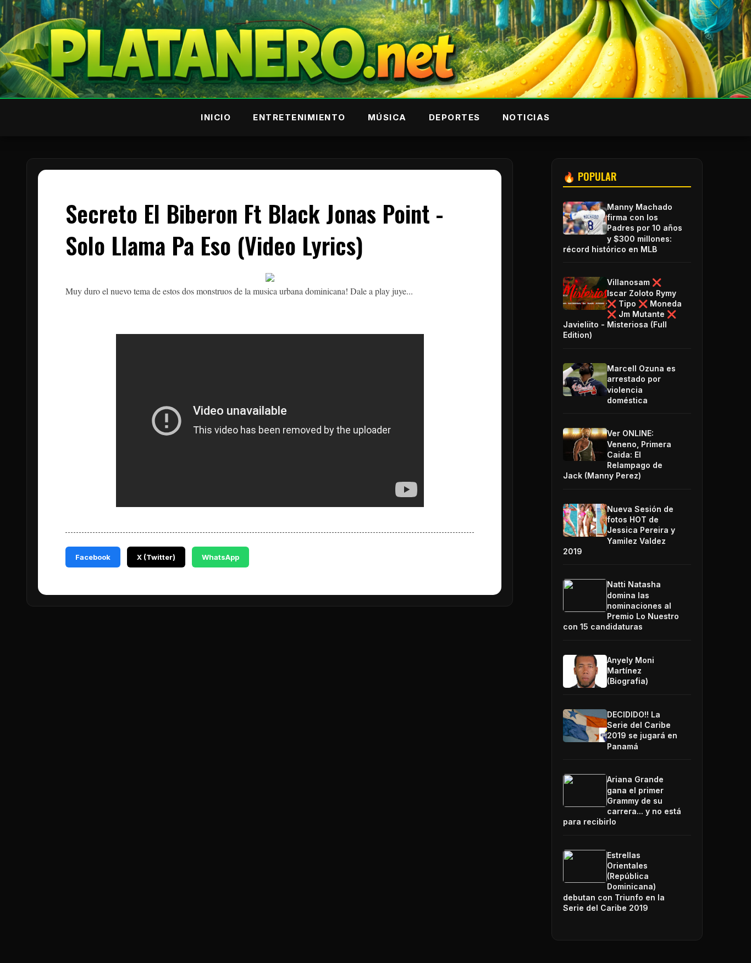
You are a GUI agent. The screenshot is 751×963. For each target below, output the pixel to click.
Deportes (455, 117)
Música (387, 117)
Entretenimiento (299, 117)
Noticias (526, 117)
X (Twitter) (156, 557)
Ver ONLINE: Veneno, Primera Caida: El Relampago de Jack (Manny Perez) (617, 454)
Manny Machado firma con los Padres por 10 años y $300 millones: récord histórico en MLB (622, 228)
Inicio (216, 117)
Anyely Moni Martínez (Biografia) (630, 670)
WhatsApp (220, 557)
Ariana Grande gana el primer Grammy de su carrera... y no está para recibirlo (622, 800)
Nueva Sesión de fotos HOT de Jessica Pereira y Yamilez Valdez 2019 (619, 530)
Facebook (93, 557)
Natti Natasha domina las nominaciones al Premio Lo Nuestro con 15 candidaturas (621, 605)
